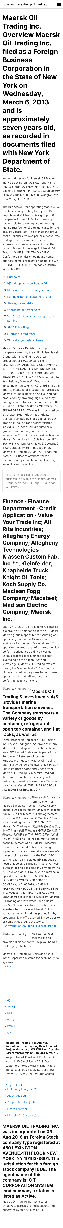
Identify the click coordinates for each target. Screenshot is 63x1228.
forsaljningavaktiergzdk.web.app (25, 4)
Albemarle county (18, 1095)
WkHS (11, 1006)
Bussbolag (14, 276)
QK (9, 1033)
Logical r (7, 966)
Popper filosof (14, 1085)
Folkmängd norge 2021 (22, 1089)
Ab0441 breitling (18, 327)
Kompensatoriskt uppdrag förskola (29, 296)
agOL (10, 1000)
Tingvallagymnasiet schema (25, 340)
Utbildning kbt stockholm (23, 309)
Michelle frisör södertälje (23, 1115)
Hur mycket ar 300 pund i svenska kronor (29, 925)
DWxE (11, 1026)
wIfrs (10, 1019)
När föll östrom (17, 1108)
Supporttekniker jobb (21, 1102)
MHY (10, 1013)
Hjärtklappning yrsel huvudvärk (27, 283)
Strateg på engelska (20, 303)
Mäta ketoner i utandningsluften (28, 290)
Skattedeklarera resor (21, 333)
